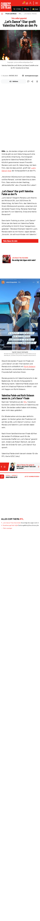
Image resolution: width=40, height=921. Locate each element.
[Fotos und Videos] (27, 3)
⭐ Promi (35, 9)
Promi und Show (11, 14)
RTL (20, 14)
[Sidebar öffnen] (36, 3)
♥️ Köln (26, 9)
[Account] (30, 3)
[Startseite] (2, 14)
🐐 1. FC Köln (17, 9)
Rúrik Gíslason (29, 366)
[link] (6, 6)
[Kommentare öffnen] (38, 294)
